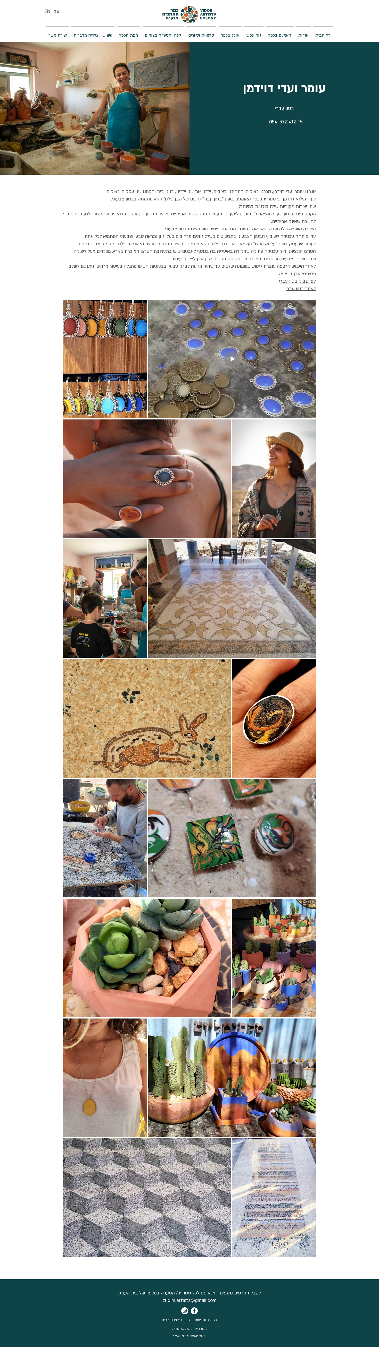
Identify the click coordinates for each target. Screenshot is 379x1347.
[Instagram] (184, 1310)
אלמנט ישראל (181, 1329)
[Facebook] (194, 1310)
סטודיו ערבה (180, 1336)
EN (47, 11)
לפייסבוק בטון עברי (297, 281)
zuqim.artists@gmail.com (190, 1300)
